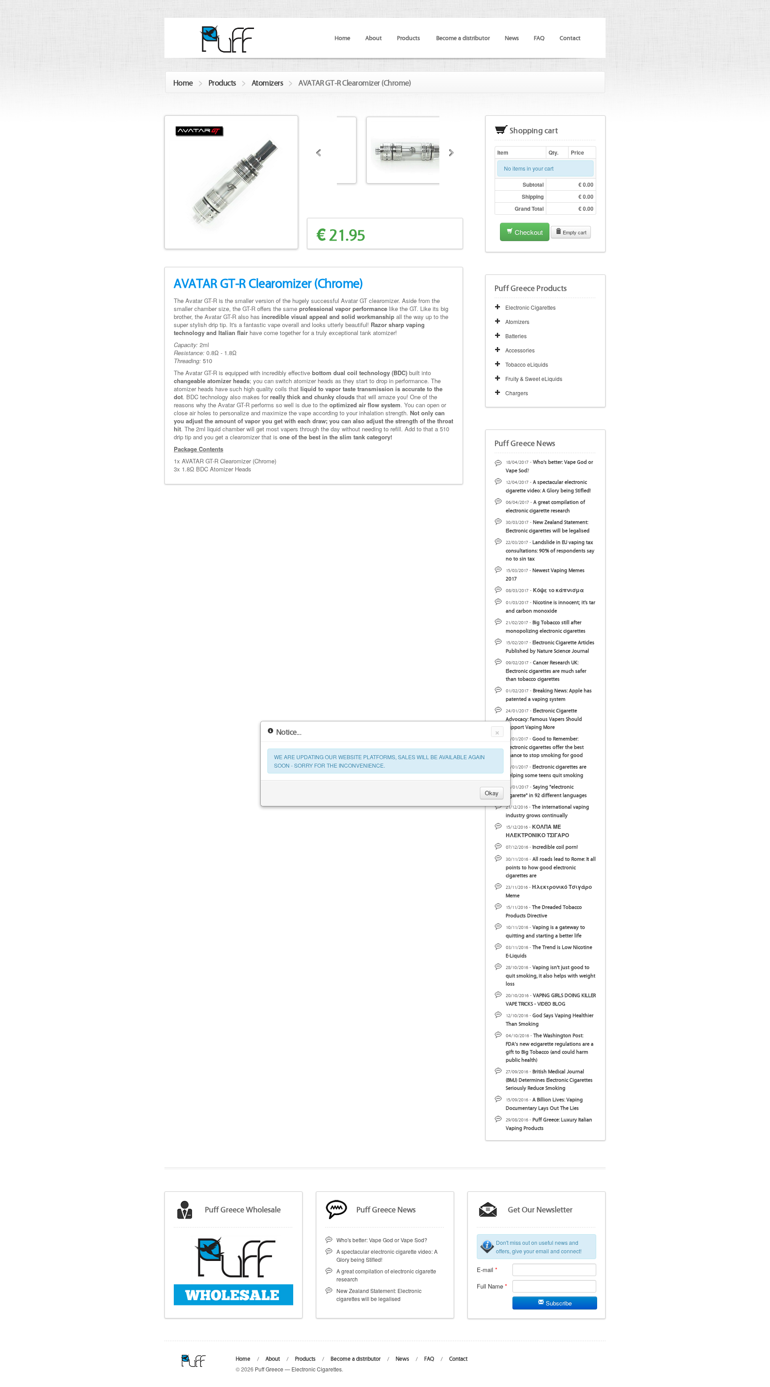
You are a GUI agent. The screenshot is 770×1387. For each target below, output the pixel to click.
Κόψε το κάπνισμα (558, 589)
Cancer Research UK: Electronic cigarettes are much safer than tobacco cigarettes (546, 670)
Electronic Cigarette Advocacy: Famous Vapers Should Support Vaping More (544, 718)
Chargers (516, 393)
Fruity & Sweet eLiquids (533, 378)
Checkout (528, 232)
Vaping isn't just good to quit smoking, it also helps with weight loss (550, 975)
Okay (492, 793)
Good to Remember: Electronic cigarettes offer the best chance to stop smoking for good (545, 746)
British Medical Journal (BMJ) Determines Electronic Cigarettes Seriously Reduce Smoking (549, 1079)
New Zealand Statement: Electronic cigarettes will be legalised (379, 1294)
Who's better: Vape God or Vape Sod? (381, 1240)
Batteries (516, 336)
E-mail (487, 1270)
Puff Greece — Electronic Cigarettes (298, 1369)
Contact (570, 37)
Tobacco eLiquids (526, 364)
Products (222, 82)
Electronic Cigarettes (530, 307)
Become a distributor (463, 37)
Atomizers (267, 82)
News (512, 37)
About (373, 37)
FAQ (539, 37)
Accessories (520, 350)
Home (342, 37)
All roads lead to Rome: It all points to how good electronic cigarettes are (551, 867)
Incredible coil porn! (555, 846)
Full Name (492, 1286)
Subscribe (558, 1303)
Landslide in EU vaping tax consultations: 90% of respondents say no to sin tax (550, 550)
